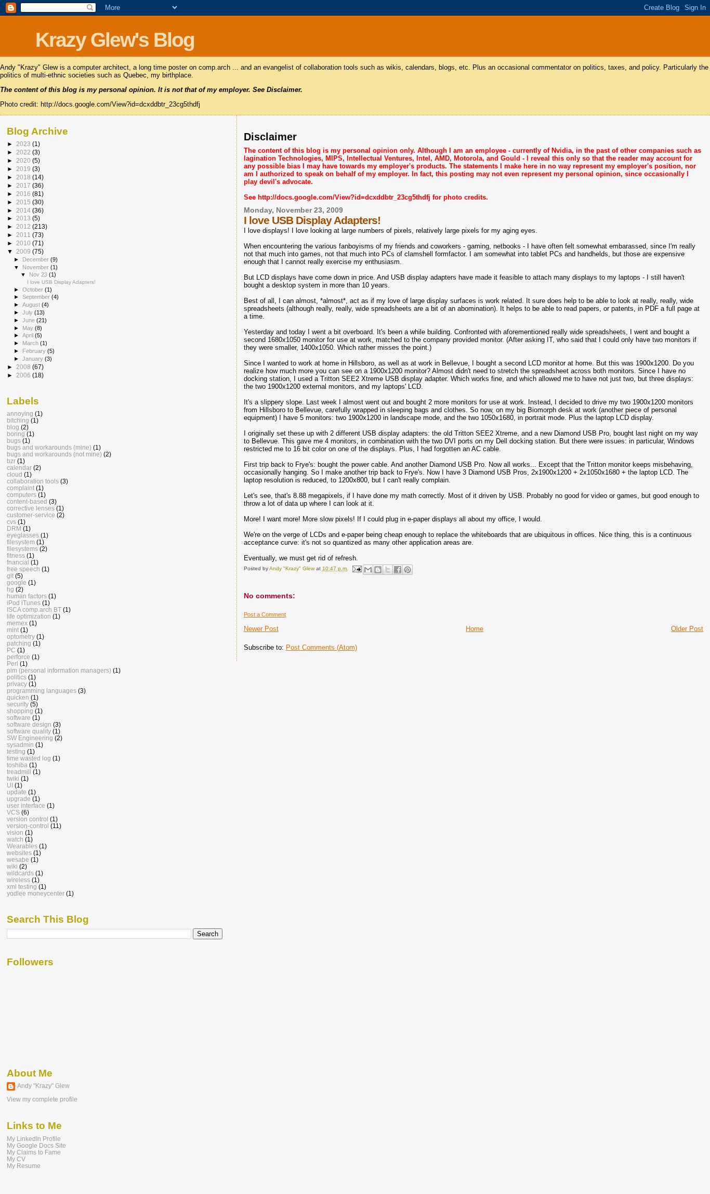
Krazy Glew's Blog (114, 40)
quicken (18, 697)
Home (474, 629)
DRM (14, 528)
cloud (14, 474)
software (19, 717)
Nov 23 (39, 274)
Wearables (22, 846)
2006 (24, 375)
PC (11, 650)
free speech (23, 569)
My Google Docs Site (36, 1145)
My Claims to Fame (34, 1152)
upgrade (19, 798)
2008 (24, 366)
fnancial (18, 562)
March (31, 343)
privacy (17, 683)
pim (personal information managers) (59, 670)
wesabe (18, 859)
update (17, 792)
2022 (24, 152)
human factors (27, 596)
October (33, 289)
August (32, 304)
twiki (13, 778)
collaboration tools (33, 481)
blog (13, 427)
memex (17, 623)
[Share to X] (388, 570)
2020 (24, 160)
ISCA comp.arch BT (34, 609)
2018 (24, 177)
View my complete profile (42, 1099)
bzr (11, 460)
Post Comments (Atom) (321, 647)
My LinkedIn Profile (34, 1138)
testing (16, 751)
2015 (24, 202)
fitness (16, 555)
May (28, 328)
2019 (24, 168)
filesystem (21, 542)
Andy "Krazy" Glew (43, 1086)
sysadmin (20, 744)
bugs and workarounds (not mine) (54, 454)
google (17, 582)
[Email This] (368, 570)
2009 (24, 251)
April (28, 335)
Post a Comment (265, 614)
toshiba (17, 765)
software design (29, 724)
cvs (11, 521)
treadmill (19, 771)
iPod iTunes (24, 602)
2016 (24, 193)
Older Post (687, 629)
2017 (24, 185)
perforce (18, 656)
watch (15, 839)
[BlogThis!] (378, 570)
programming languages (41, 690)
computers (21, 494)
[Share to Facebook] (397, 570)
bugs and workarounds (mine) (49, 447)
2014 (24, 210)
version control (27, 819)
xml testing (22, 886)
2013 (24, 218)
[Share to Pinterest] (407, 570)
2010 (24, 243)
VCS (13, 812)
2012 (24, 226)
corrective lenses (31, 508)
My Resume (24, 1165)
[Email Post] (356, 568)
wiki (12, 866)
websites (19, 852)
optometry (21, 636)
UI (10, 785)
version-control (28, 825)
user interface (26, 805)
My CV (16, 1159)
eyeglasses (23, 535)
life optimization (29, 616)
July (28, 312)
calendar (19, 467)
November (36, 267)
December (36, 259)
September (36, 297)
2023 (24, 143)
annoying (20, 413)
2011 (24, 234)
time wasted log (29, 758)
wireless (18, 879)
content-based (27, 501)
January (33, 359)
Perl (12, 663)
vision (15, 832)
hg (10, 589)
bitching (18, 420)
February (34, 351)
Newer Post (261, 629)
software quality (29, 731)
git (10, 575)
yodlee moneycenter (35, 893)
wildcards (20, 873)
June (29, 320)
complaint (20, 487)
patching (19, 643)
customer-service (31, 514)
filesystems (22, 548)
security (18, 704)
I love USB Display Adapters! (61, 282)
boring (16, 433)
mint (13, 629)
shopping (20, 710)
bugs (14, 440)
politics (17, 677)
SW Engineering (30, 737)
